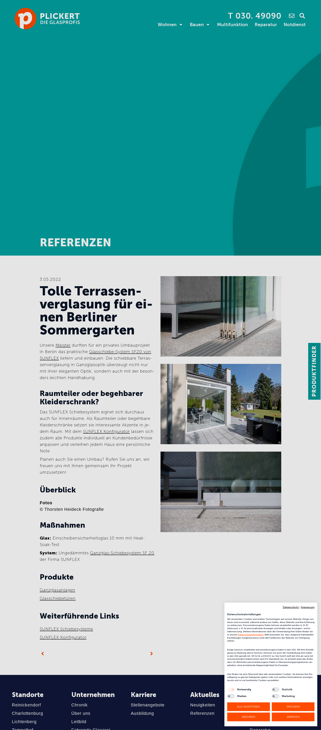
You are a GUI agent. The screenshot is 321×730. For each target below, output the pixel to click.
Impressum (307, 607)
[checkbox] (231, 689)
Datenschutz (291, 607)
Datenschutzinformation (251, 634)
